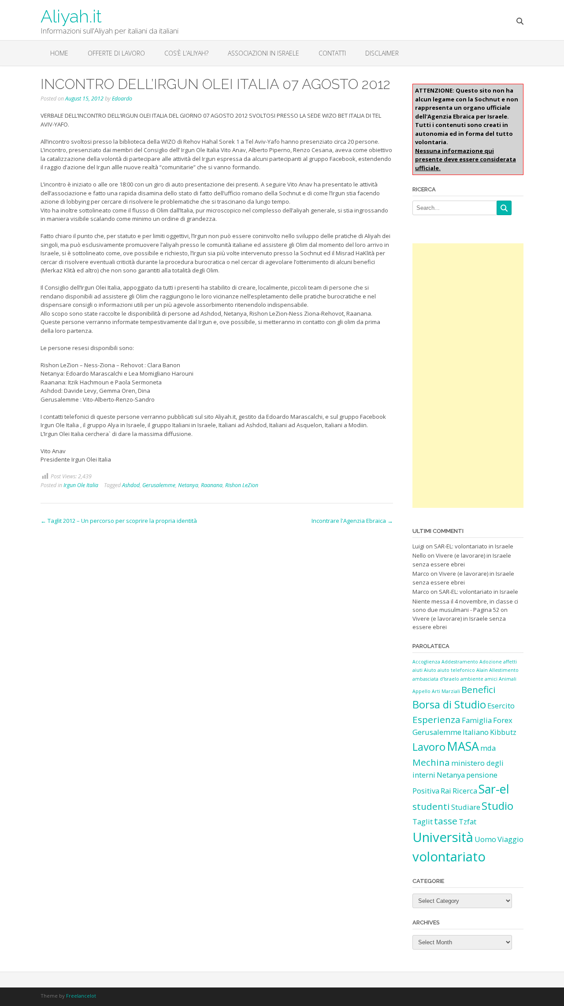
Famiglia (477, 720)
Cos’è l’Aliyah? (186, 53)
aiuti (417, 670)
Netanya (188, 485)
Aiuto (430, 670)
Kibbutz (503, 732)
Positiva (425, 791)
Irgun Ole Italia (80, 485)
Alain (482, 670)
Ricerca (465, 791)
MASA (463, 746)
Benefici (478, 689)
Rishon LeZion (241, 485)
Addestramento (460, 662)
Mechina (431, 762)
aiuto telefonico (456, 670)
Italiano (476, 732)
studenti (431, 806)
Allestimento (504, 670)
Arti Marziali (446, 691)
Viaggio (510, 839)
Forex (502, 720)
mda (488, 748)
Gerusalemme (158, 485)
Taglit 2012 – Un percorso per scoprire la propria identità (119, 521)
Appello (421, 691)
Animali (507, 679)
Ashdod (131, 485)
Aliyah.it (71, 15)
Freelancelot (81, 995)
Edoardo (122, 98)
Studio (497, 805)
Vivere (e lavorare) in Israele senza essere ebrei (461, 559)
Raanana (212, 485)
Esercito (501, 705)
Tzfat (467, 821)
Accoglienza (426, 662)
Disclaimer (382, 53)
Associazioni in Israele (263, 53)
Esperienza (436, 719)
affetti (510, 662)
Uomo (485, 839)
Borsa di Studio (449, 704)
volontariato (449, 856)
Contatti (332, 53)
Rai (446, 791)
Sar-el (494, 789)
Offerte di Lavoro (116, 53)
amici (491, 679)
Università (442, 837)
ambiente (471, 679)
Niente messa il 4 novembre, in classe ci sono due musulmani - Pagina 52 (465, 605)
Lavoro (428, 746)
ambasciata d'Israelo (435, 679)
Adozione (490, 662)
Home (59, 53)
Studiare (465, 807)
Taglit (422, 821)
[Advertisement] (467, 375)
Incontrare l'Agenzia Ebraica (352, 521)
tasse (445, 821)
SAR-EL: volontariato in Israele (473, 546)
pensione (481, 775)
